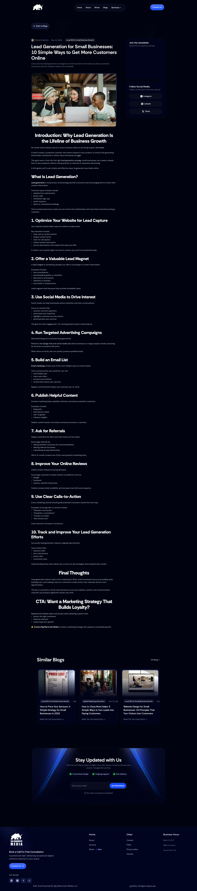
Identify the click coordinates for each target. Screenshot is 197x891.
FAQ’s (129, 845)
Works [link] (97, 7)
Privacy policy (132, 849)
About (91, 840)
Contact (130, 840)
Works (91, 849)
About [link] (88, 7)
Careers (130, 854)
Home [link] (79, 7)
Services (92, 845)
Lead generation (38, 182)
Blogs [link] (105, 7)
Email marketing (37, 366)
